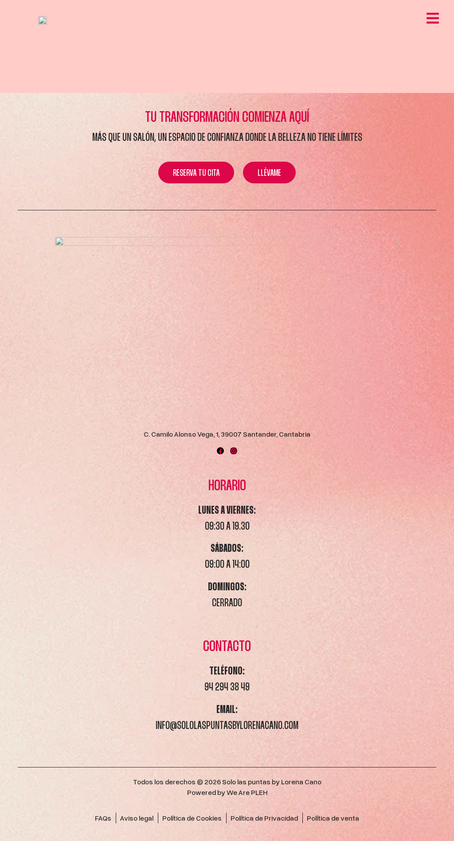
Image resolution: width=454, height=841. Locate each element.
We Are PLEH (247, 792)
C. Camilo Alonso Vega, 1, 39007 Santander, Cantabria (227, 434)
